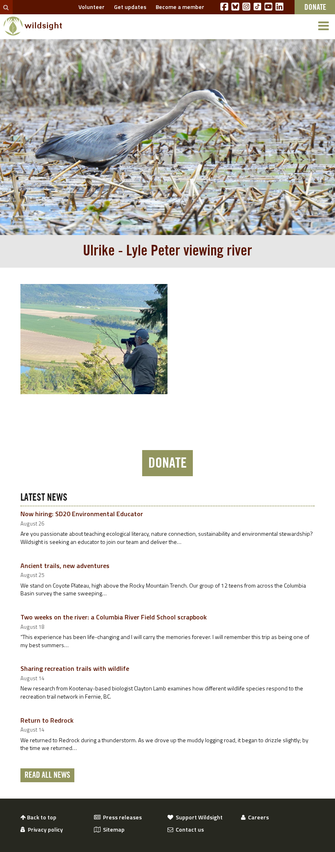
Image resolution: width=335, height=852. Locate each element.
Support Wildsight (198, 817)
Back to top (41, 817)
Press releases (121, 817)
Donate (167, 463)
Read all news (47, 775)
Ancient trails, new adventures (64, 565)
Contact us (188, 829)
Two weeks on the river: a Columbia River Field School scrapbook (113, 617)
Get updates (129, 6)
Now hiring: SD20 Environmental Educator (81, 514)
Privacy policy (44, 829)
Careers (257, 817)
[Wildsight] (33, 26)
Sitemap (112, 829)
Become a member (178, 6)
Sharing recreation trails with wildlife (74, 668)
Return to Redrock (47, 720)
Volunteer (90, 6)
